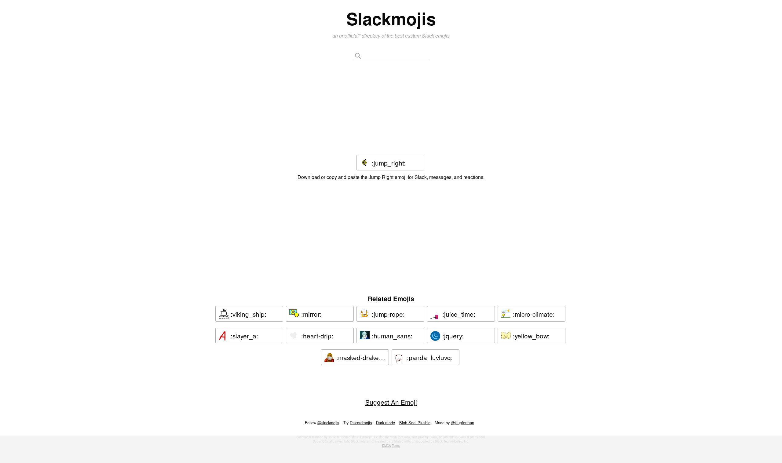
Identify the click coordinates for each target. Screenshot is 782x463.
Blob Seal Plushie (414, 422)
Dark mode (385, 422)
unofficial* (350, 35)
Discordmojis (361, 422)
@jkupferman (462, 422)
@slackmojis (328, 422)
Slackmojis (391, 18)
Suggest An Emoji (391, 401)
